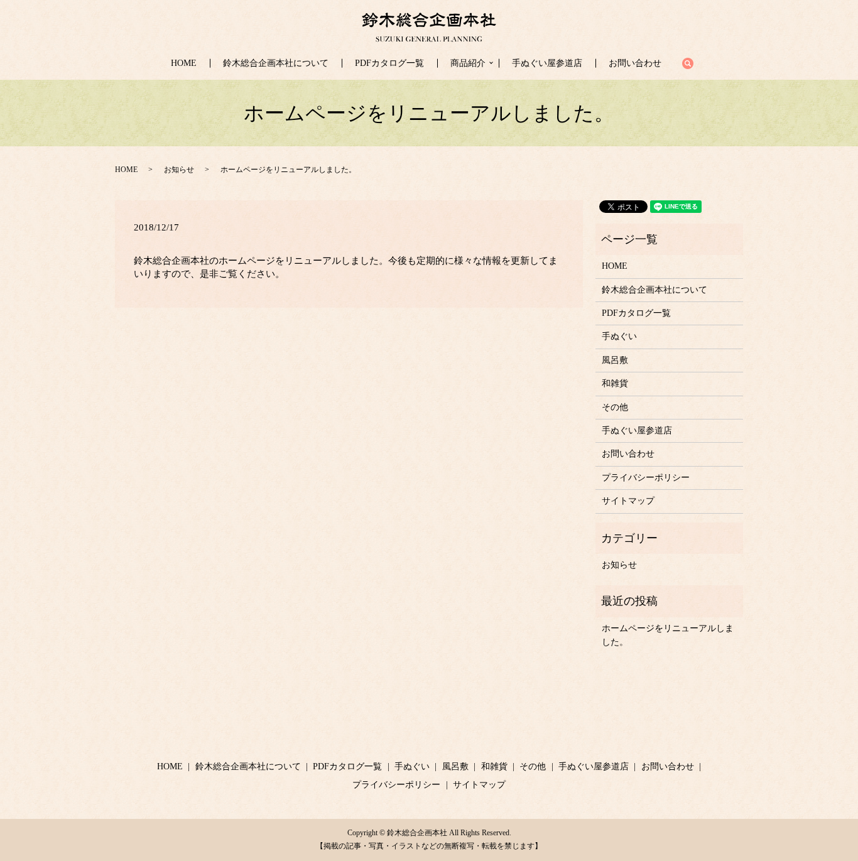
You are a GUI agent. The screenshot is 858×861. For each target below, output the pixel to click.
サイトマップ (628, 501)
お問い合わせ (635, 63)
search (694, 63)
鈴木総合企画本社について (276, 63)
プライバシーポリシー (646, 477)
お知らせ (179, 169)
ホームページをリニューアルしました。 (668, 635)
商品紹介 (468, 63)
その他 (615, 407)
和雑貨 (615, 383)
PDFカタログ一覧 (389, 63)
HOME (184, 63)
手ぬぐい (619, 336)
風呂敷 (615, 360)
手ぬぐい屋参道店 (547, 63)
